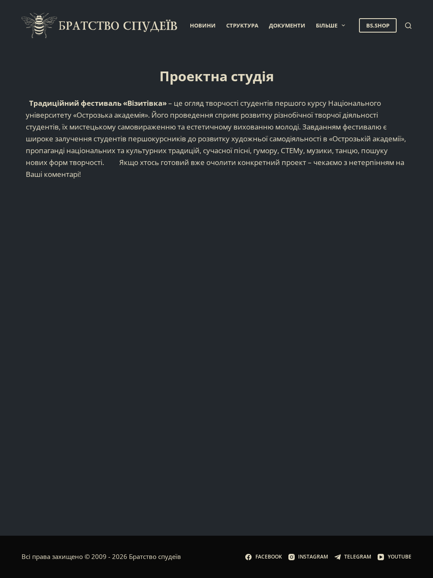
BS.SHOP (377, 25)
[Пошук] (408, 25)
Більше (326, 25)
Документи (287, 25)
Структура (242, 25)
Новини (203, 25)
